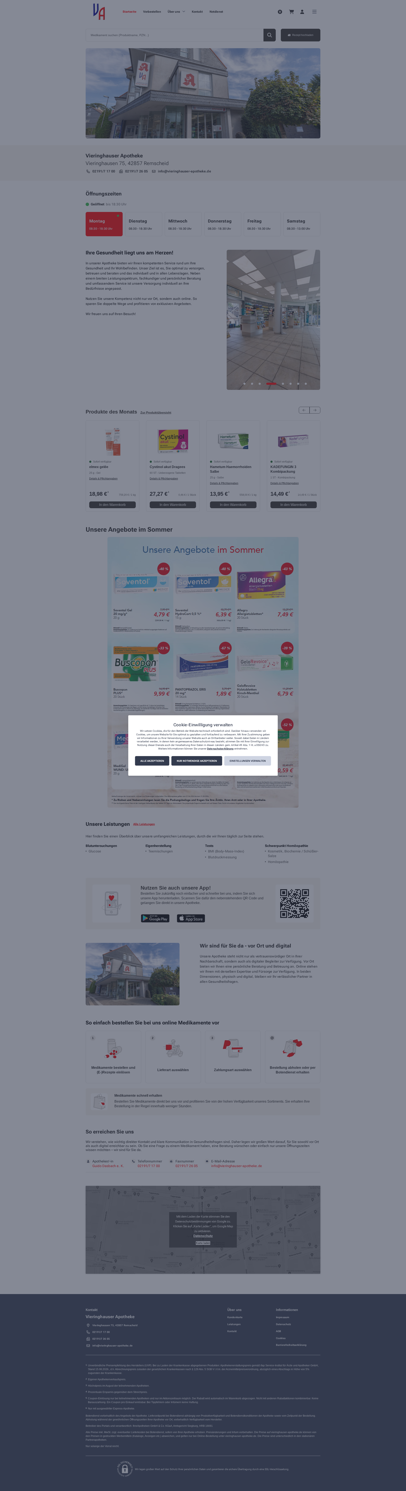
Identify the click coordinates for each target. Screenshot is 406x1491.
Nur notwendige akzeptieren (197, 760)
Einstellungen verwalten (248, 760)
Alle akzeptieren (152, 760)
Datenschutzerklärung (220, 748)
